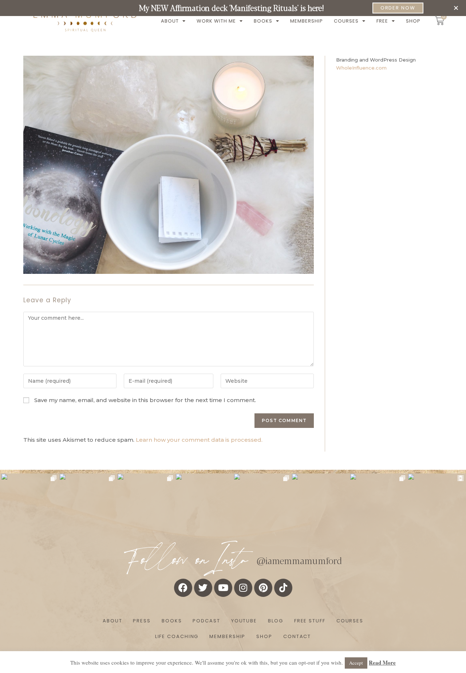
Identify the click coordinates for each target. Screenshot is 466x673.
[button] (456, 8)
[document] (233, 336)
